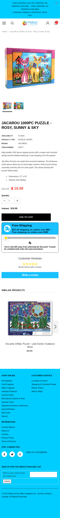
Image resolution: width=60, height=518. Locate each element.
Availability (7, 136)
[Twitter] (12, 454)
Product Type (8, 140)
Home (4, 32)
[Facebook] (4, 454)
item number (7, 147)
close (56, 3)
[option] (30, 66)
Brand (5, 143)
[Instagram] (20, 454)
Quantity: (6, 196)
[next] (55, 327)
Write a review (30, 275)
